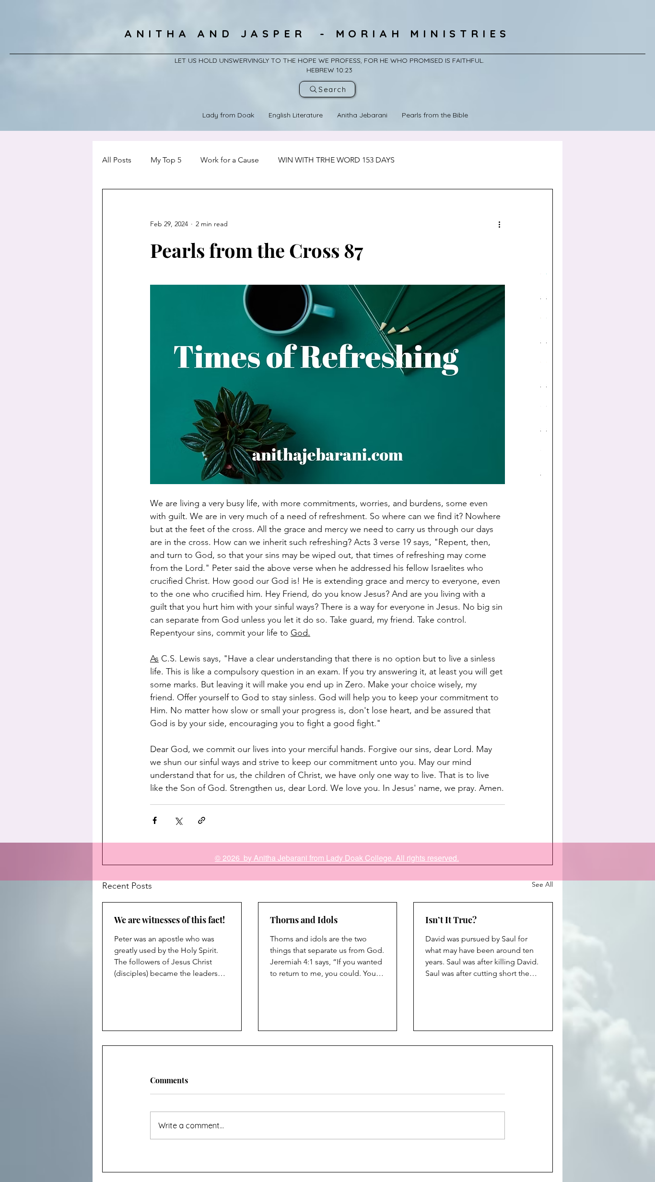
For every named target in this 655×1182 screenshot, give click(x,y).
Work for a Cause (229, 159)
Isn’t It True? (451, 920)
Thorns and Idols (304, 920)
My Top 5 (166, 159)
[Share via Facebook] (154, 820)
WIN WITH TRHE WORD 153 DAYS (336, 159)
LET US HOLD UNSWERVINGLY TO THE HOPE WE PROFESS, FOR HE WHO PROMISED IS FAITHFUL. (329, 60)
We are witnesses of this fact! (169, 920)
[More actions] (499, 224)
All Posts (116, 159)
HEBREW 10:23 (329, 70)
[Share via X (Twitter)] (178, 820)
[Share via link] (201, 820)
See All (542, 884)
